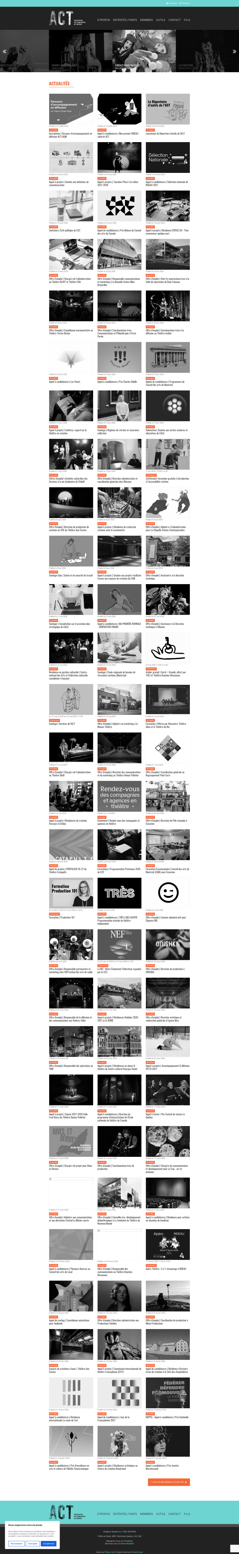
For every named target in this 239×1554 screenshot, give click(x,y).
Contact (174, 20)
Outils (160, 20)
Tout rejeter (32, 1544)
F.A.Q (187, 20)
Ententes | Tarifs (125, 20)
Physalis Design (137, 1552)
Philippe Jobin (110, 1552)
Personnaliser (16, 1544)
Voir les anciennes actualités (168, 1482)
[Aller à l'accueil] (67, 18)
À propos (103, 20)
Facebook (128, 1541)
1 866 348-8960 (129, 1531)
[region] (32, 1535)
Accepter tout (48, 1544)
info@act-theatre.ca (111, 1531)
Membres (146, 20)
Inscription (172, 3)
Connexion (185, 3)
